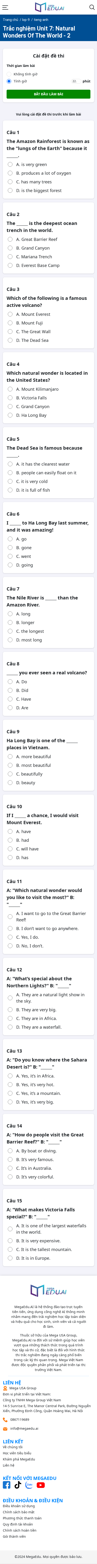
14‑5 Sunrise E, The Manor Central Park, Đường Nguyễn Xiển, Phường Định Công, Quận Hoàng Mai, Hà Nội (47, 1399)
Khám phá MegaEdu (19, 1459)
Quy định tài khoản (18, 1524)
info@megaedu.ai (24, 1428)
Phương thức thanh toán (22, 1518)
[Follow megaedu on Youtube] (41, 1484)
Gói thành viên (14, 1536)
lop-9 (26, 20)
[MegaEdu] (49, 7)
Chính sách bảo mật (18, 1512)
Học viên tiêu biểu (17, 1453)
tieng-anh (41, 20)
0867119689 (19, 1419)
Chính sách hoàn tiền (19, 1530)
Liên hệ (8, 1465)
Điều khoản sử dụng (19, 1506)
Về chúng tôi (13, 1447)
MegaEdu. (34, 1556)
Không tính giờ (25, 74)
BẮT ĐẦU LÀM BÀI (48, 94)
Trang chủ (10, 20)
